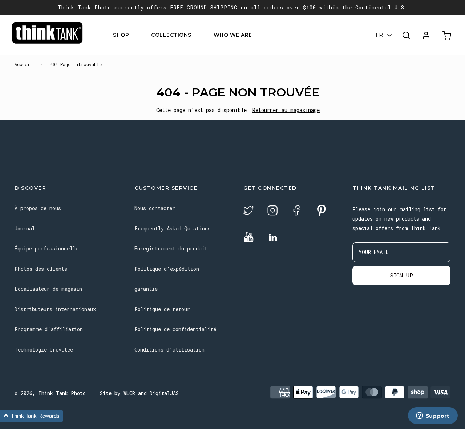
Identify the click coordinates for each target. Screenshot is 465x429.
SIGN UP (401, 275)
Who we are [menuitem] (233, 35)
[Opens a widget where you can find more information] (433, 416)
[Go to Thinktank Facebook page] (296, 211)
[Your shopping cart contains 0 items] (448, 35)
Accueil (23, 64)
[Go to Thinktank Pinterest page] (321, 211)
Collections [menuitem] (171, 35)
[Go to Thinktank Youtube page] (248, 237)
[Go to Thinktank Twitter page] (248, 211)
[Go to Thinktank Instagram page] (272, 211)
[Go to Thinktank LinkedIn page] (273, 238)
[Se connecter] (426, 35)
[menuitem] (133, 35)
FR (379, 35)
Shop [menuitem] (121, 35)
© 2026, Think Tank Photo (50, 393)
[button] (31, 416)
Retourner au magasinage (286, 110)
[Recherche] (406, 35)
